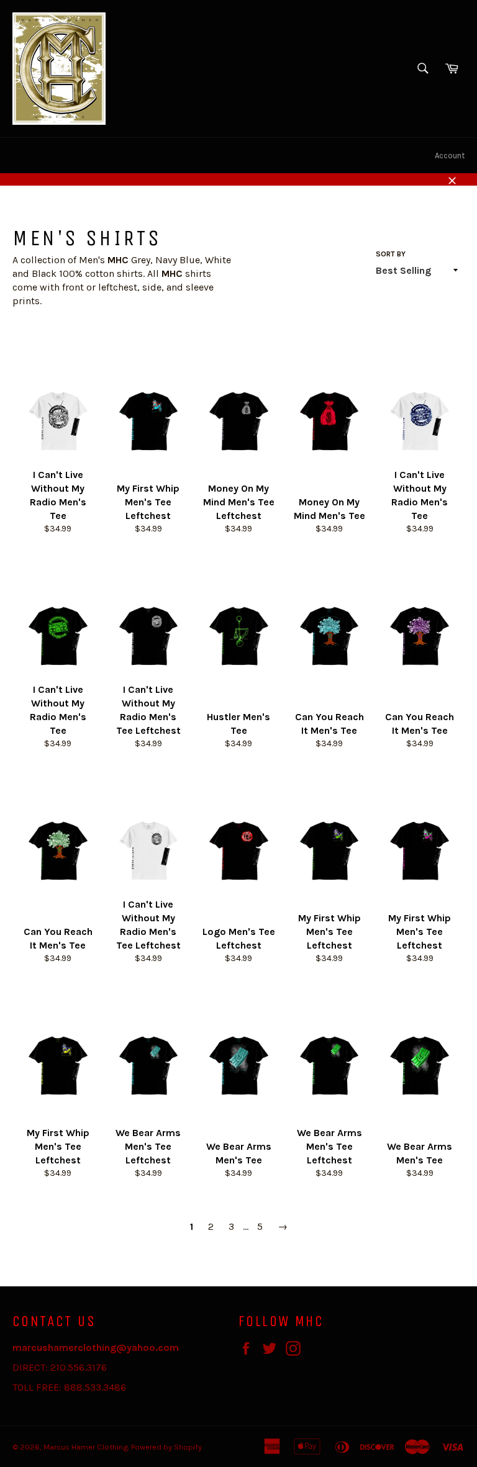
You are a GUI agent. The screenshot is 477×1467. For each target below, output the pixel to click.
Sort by (391, 254)
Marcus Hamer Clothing (85, 1446)
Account (450, 155)
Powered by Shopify (166, 1446)
